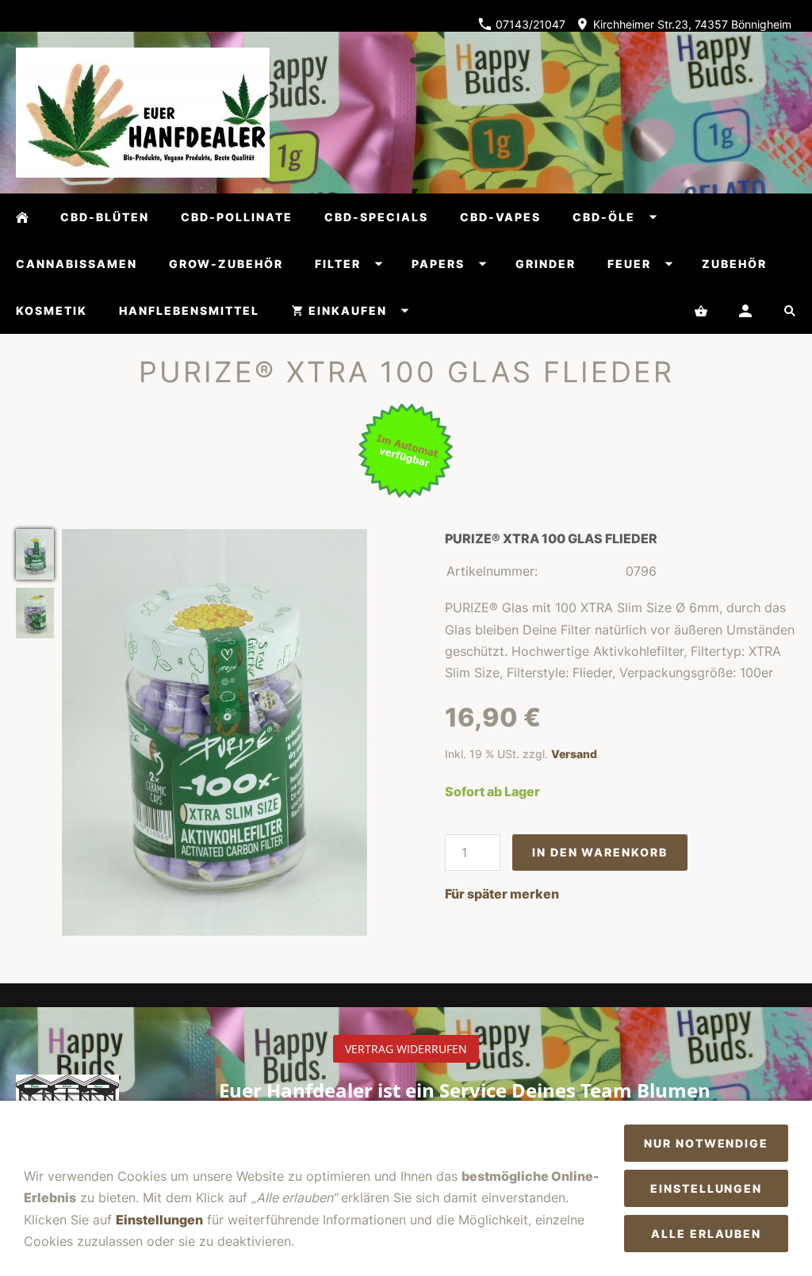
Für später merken (502, 894)
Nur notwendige (706, 1143)
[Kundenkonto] (745, 310)
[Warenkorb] (701, 310)
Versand (574, 754)
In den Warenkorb (599, 852)
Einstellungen (159, 1220)
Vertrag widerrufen (406, 1048)
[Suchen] (790, 310)
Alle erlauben (706, 1233)
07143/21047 (528, 24)
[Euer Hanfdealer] (22, 217)
